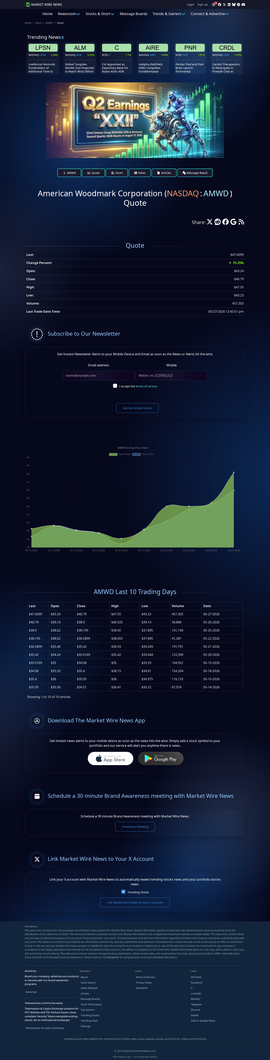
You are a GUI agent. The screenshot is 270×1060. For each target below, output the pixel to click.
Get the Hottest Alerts (137, 408)
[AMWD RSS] (241, 223)
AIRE (152, 55)
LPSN (43, 55)
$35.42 (34, 654)
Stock (38, 23)
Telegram (196, 1004)
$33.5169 (35, 663)
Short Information (91, 1004)
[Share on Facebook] (225, 223)
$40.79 (34, 622)
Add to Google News (203, 1020)
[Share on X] (210, 223)
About (84, 977)
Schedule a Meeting (135, 827)
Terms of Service (145, 977)
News (141, 173)
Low (145, 606)
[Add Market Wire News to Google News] (233, 223)
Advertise (31, 992)
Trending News (44, 37)
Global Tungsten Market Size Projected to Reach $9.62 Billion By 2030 (79, 69)
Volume (178, 606)
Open (55, 606)
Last (32, 606)
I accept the (138, 386)
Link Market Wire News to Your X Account (135, 902)
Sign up (202, 4)
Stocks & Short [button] (98, 13)
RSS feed (196, 977)
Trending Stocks (138, 892)
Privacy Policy (144, 982)
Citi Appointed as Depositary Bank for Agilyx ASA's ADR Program (115, 69)
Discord (195, 1009)
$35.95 (34, 687)
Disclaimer (142, 988)
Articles (165, 173)
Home (47, 13)
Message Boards (133, 13)
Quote (95, 173)
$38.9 (33, 630)
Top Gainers (87, 1009)
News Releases (89, 988)
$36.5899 (35, 646)
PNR (185, 55)
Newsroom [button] (67, 13)
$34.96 (34, 671)
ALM (78, 55)
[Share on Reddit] (218, 223)
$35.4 (33, 679)
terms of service (146, 386)
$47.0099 (35, 614)
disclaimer (113, 957)
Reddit (195, 1015)
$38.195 (34, 638)
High (115, 606)
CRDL (226, 55)
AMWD (49, 23)
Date (207, 606)
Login (190, 4)
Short (119, 173)
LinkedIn (196, 993)
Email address (98, 365)
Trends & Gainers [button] (167, 13)
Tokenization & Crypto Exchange (44, 1028)
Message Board (196, 173)
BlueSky (195, 999)
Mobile (171, 365)
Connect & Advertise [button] (208, 13)
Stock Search (88, 982)
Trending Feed (89, 1020)
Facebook (196, 982)
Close (81, 606)
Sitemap (85, 1026)
